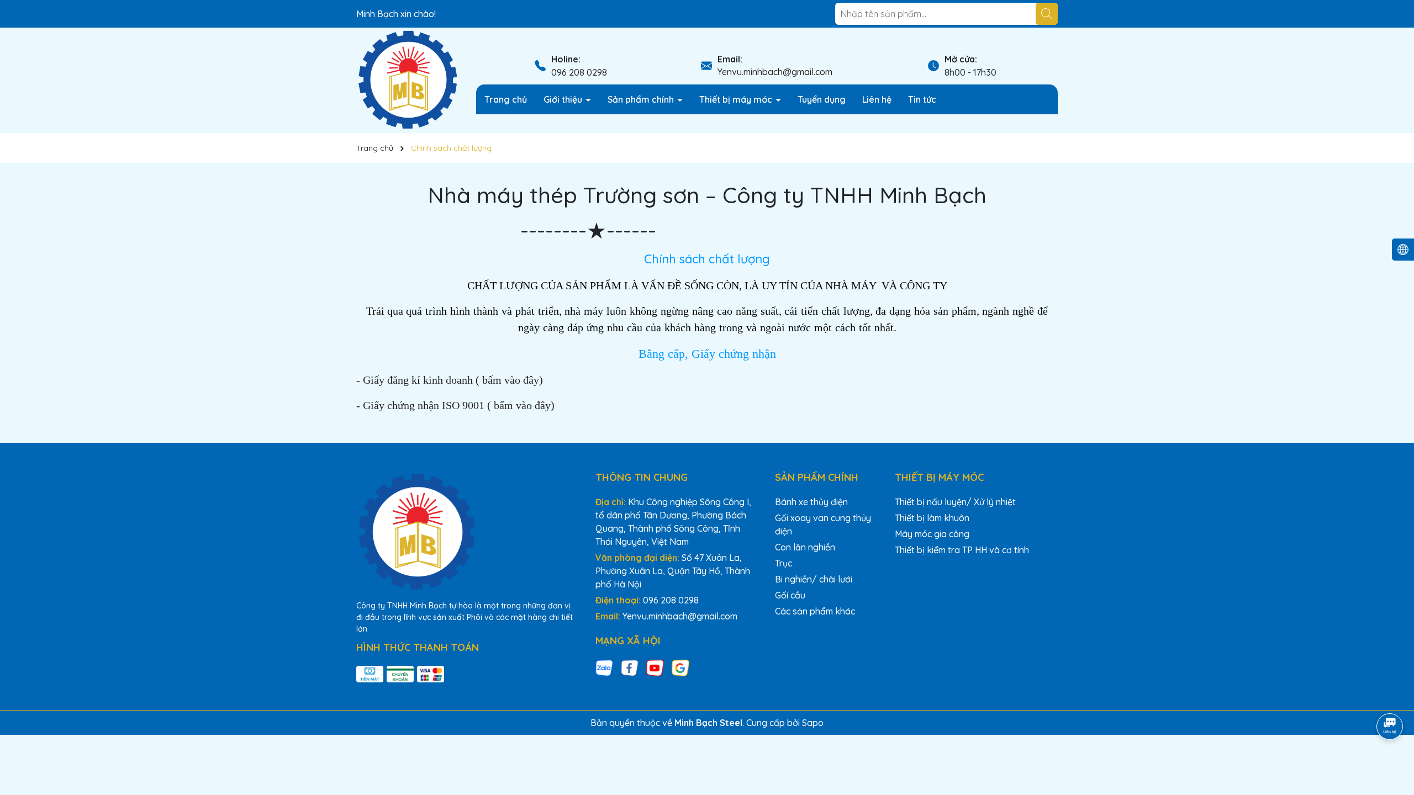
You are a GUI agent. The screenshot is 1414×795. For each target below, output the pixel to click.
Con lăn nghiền (805, 547)
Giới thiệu (564, 99)
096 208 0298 (579, 72)
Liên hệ (876, 99)
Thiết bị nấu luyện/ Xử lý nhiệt (955, 501)
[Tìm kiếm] (1047, 14)
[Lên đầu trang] (1390, 696)
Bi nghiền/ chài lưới (813, 579)
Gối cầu (790, 595)
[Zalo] (604, 667)
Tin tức (922, 99)
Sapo (813, 722)
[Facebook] (630, 667)
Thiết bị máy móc (736, 99)
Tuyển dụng (822, 99)
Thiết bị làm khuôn (932, 517)
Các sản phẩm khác (815, 611)
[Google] (680, 667)
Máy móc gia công (932, 533)
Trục (783, 563)
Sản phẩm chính (642, 99)
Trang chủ (505, 99)
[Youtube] (655, 667)
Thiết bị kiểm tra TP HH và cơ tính (962, 549)
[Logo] (408, 79)
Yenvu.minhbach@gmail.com (774, 71)
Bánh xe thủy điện (811, 501)
